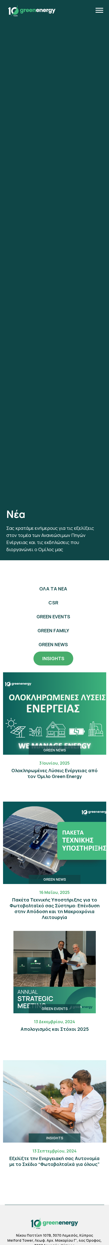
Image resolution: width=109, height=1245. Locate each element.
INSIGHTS (53, 658)
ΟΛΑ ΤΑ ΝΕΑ (53, 589)
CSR (53, 603)
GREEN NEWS (53, 644)
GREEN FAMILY (53, 630)
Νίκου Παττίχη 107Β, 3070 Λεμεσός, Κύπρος (54, 1235)
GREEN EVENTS (53, 617)
